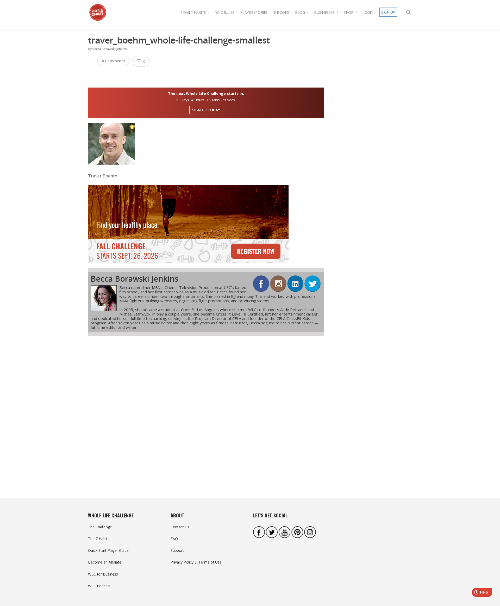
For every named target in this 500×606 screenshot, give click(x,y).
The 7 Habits (98, 538)
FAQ (174, 538)
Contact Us (180, 526)
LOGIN (367, 12)
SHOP (348, 12)
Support (177, 550)
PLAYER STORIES (254, 12)
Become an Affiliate (104, 562)
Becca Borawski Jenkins (109, 49)
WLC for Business (103, 574)
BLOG (300, 12)
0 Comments (113, 60)
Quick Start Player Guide (108, 550)
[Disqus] (206, 408)
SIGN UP (388, 12)
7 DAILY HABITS (193, 12)
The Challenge (100, 526)
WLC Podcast (99, 585)
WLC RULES (224, 12)
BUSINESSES (324, 12)
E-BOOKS (281, 12)
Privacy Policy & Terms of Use (196, 562)
